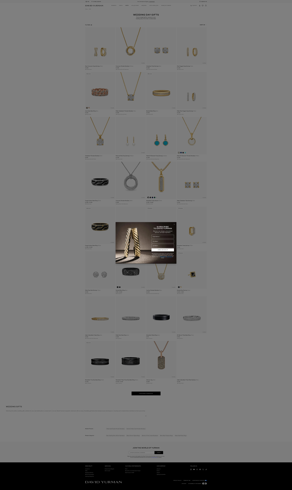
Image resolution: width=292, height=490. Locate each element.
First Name (155, 241)
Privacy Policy (163, 256)
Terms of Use (169, 256)
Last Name (155, 245)
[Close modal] (175, 223)
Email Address (156, 236)
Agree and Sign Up (163, 249)
